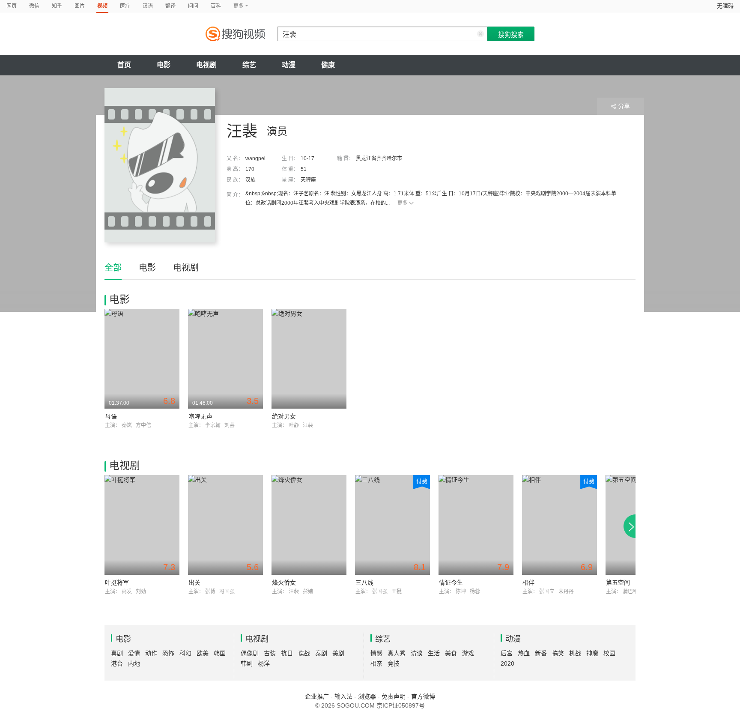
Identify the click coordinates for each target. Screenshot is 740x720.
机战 (575, 653)
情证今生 (451, 582)
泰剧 (321, 653)
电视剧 (206, 65)
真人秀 (397, 653)
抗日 (287, 653)
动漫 (288, 65)
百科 (216, 6)
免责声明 (394, 696)
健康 (328, 65)
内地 (134, 663)
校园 (609, 653)
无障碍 (725, 6)
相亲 (376, 663)
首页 (124, 65)
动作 (151, 653)
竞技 (394, 663)
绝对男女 (284, 416)
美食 (451, 653)
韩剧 (247, 663)
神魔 (592, 653)
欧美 (203, 653)
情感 (376, 653)
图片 (80, 6)
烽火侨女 (284, 582)
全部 (113, 267)
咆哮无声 (200, 416)
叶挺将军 (117, 582)
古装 (270, 653)
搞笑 (558, 653)
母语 (111, 416)
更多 (402, 203)
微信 (34, 6)
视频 (102, 6)
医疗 (125, 6)
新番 (541, 653)
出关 (194, 582)
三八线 (364, 582)
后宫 (507, 653)
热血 (524, 653)
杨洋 (264, 663)
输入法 (343, 696)
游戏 (468, 653)
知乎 (57, 6)
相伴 (528, 582)
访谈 (417, 653)
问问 (193, 6)
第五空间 (618, 582)
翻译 (170, 6)
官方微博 (423, 696)
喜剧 (117, 653)
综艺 (249, 65)
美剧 (338, 653)
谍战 (304, 653)
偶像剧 (250, 653)
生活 (434, 653)
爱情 (134, 653)
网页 (11, 6)
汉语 (148, 6)
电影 (163, 65)
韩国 (220, 653)
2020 (507, 663)
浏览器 (367, 696)
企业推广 (317, 696)
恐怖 (168, 653)
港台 (117, 663)
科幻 (185, 653)
